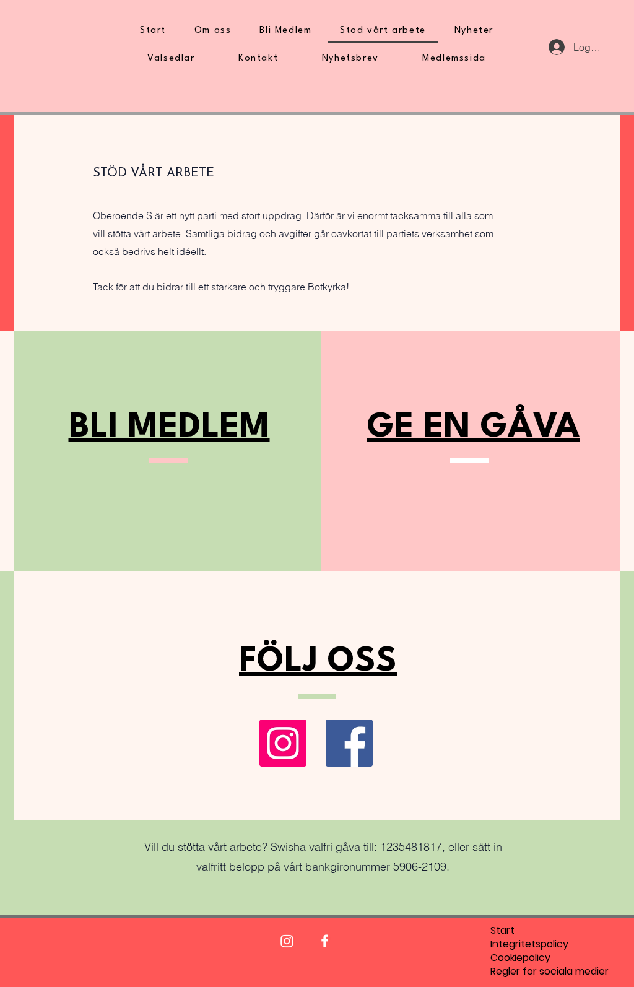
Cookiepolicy (520, 958)
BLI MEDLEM (169, 428)
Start (502, 930)
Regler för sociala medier (520, 971)
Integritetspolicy (520, 944)
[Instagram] (282, 743)
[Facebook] (349, 743)
